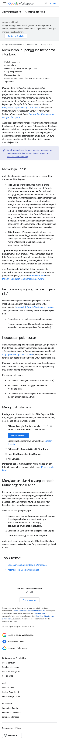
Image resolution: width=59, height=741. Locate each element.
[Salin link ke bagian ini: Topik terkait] (23, 558)
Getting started (35, 12)
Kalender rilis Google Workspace (23, 570)
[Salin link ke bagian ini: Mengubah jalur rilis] (33, 407)
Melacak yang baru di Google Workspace (27, 565)
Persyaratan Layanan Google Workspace (21, 107)
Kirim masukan (29, 600)
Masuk (53, 3)
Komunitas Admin (10, 708)
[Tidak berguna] (32, 592)
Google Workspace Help (12, 45)
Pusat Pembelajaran (11, 671)
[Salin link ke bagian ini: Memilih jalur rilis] (29, 169)
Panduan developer (10, 667)
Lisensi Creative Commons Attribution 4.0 (29, 611)
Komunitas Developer (11, 712)
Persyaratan (7, 728)
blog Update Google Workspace (17, 354)
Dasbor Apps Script (10, 692)
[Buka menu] (4, 3)
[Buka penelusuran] (46, 3)
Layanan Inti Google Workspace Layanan (34, 307)
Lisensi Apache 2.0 (40, 613)
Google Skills (7, 676)
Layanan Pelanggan (10, 717)
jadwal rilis (30, 153)
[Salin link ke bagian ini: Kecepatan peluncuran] (38, 338)
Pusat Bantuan (8, 663)
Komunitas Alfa (37, 275)
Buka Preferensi (18, 435)
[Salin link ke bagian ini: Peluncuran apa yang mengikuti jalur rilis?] (11, 294)
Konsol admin (8, 688)
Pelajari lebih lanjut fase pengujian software (23, 279)
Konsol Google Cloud (11, 696)
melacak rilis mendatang (17, 157)
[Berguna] (27, 592)
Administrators (11, 12)
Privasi (18, 728)
